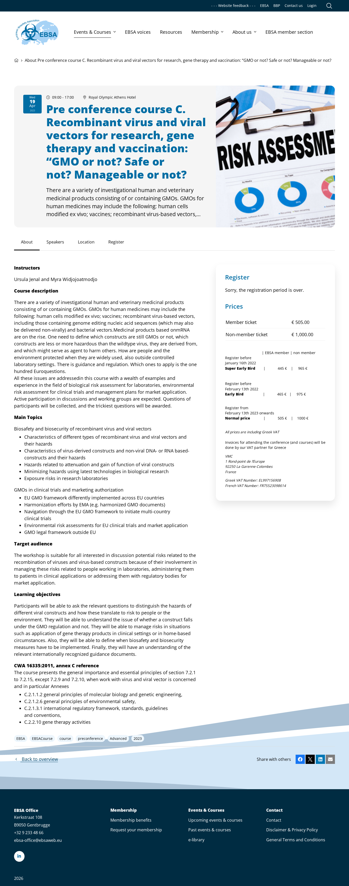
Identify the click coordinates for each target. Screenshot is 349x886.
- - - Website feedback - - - (233, 5)
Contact (274, 810)
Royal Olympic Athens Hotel (112, 97)
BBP (276, 5)
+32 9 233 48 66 (28, 832)
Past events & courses (209, 830)
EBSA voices (138, 32)
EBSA (264, 5)
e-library (196, 840)
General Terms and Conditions (295, 840)
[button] (300, 759)
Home (16, 59)
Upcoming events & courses (215, 820)
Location (86, 242)
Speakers (55, 242)
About (27, 242)
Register (116, 242)
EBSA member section (289, 32)
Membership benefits (131, 820)
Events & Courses (92, 32)
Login (312, 5)
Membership (205, 32)
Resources (171, 32)
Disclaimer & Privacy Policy (292, 830)
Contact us (294, 5)
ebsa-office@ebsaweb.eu (38, 840)
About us (242, 32)
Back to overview (39, 759)
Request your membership (136, 830)
